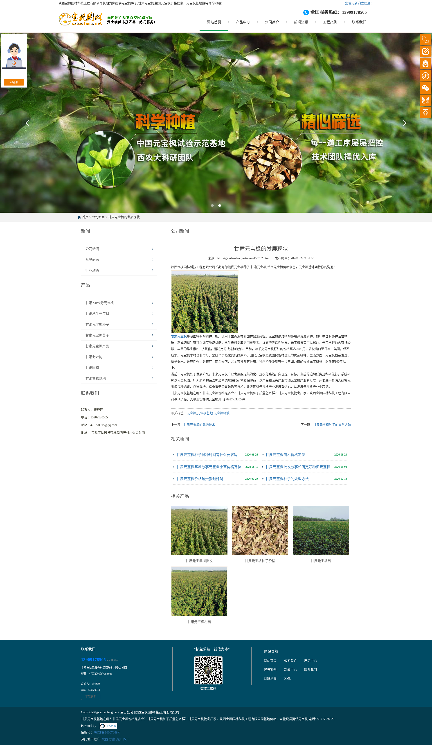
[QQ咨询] (425, 63)
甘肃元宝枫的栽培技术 (199, 425)
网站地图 (270, 678)
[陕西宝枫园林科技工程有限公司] (106, 22)
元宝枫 (191, 413)
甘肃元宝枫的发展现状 (124, 217)
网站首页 (214, 22)
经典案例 (270, 669)
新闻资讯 (301, 22)
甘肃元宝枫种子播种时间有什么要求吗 (207, 455)
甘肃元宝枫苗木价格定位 (285, 455)
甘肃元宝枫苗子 (97, 335)
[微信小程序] (425, 75)
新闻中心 (290, 669)
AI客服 (14, 82)
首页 (85, 217)
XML (287, 678)
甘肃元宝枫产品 (97, 346)
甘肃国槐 (92, 368)
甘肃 (112, 739)
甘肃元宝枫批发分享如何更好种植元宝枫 (298, 467)
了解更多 (90, 696)
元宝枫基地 (205, 413)
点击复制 (126, 712)
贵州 (119, 739)
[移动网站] (425, 100)
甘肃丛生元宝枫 (97, 314)
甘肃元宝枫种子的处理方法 (287, 479)
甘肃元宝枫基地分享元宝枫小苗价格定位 (208, 467)
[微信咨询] (425, 88)
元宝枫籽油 (222, 413)
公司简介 (272, 22)
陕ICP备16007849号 (107, 732)
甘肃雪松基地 (96, 378)
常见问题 (92, 260)
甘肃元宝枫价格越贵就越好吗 (199, 479)
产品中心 (243, 22)
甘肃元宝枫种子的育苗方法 (332, 425)
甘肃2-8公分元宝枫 (100, 303)
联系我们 (359, 22)
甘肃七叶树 (94, 357)
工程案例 (330, 22)
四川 (126, 739)
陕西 (105, 739)
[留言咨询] (425, 51)
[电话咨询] (425, 39)
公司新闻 (98, 217)
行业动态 (92, 270)
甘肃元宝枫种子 (97, 324)
